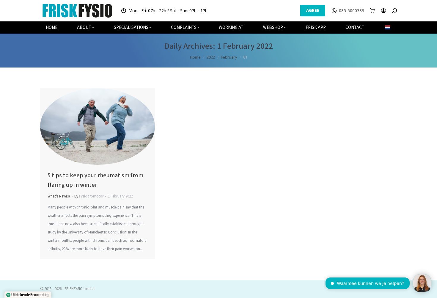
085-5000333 (351, 10)
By (88, 196)
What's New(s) (59, 196)
